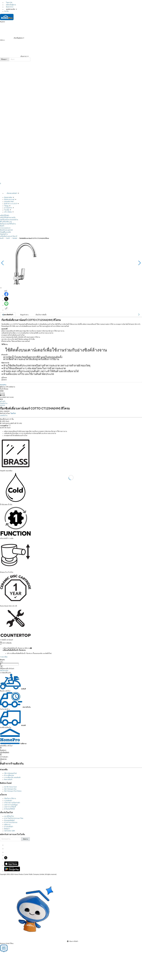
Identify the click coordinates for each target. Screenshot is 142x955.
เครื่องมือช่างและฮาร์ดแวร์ (8, 236)
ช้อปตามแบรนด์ (9, 199)
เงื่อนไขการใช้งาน (10, 798)
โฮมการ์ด (9, 2)
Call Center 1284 (9, 831)
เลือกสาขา (23, 56)
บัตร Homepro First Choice (12, 791)
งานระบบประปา (5, 228)
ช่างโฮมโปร (8, 208)
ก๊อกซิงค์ (14, 238)
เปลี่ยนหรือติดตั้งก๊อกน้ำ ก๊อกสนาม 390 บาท (27, 651)
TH (5, 11)
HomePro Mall (8, 201)
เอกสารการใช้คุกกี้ (10, 807)
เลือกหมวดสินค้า (12, 193)
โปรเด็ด (6, 210)
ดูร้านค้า (2, 401)
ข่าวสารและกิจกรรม (10, 822)
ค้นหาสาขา (9, 7)
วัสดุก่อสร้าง (4, 234)
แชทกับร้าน (3, 403)
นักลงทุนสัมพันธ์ (9, 820)
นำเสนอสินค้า (8, 826)
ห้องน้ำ (2, 226)
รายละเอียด (3, 657)
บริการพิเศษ (8, 212)
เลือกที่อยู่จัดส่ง (18, 38)
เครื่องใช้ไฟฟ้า (4, 215)
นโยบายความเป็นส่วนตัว (12, 802)
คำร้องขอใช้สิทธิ (9, 809)
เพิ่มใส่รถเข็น (4, 670)
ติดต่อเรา (7, 828)
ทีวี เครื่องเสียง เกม (6, 221)
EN (8, 11)
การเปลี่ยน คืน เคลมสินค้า (12, 777)
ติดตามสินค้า (8, 779)
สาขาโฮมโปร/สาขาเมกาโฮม (13, 818)
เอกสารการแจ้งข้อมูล (11, 805)
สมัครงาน (7, 824)
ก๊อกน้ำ (8, 238)
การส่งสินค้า (8, 800)
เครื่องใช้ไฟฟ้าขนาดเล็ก (7, 217)
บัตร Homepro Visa (10, 789)
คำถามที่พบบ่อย (9, 775)
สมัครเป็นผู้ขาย (11, 4)
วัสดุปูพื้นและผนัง (5, 232)
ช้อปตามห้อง (8, 197)
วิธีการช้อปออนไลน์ (10, 773)
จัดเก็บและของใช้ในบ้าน (8, 224)
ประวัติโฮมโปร (9, 816)
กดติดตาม (12, 387)
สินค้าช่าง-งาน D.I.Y (10, 203)
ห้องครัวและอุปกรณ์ (6, 230)
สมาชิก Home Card (10, 787)
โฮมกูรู (6, 206)
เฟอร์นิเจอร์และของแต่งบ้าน (9, 219)
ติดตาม (25, 839)
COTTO (2, 405)
